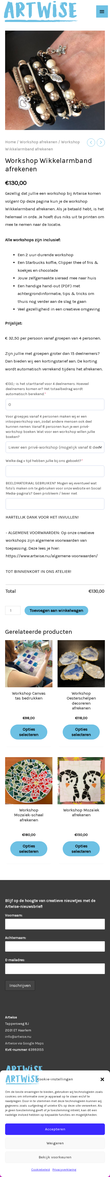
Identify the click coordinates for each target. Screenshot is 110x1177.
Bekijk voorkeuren (55, 1157)
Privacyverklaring (64, 1169)
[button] (102, 1079)
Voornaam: (14, 915)
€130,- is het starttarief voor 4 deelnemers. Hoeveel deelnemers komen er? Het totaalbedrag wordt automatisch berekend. (47, 389)
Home (10, 142)
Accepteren (55, 1129)
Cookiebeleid (40, 1169)
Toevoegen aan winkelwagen (56, 610)
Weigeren (55, 1143)
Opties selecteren (28, 732)
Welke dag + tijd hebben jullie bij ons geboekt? (44, 461)
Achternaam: (15, 938)
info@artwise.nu (18, 1036)
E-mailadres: (15, 960)
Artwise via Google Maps (24, 1043)
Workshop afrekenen (38, 142)
